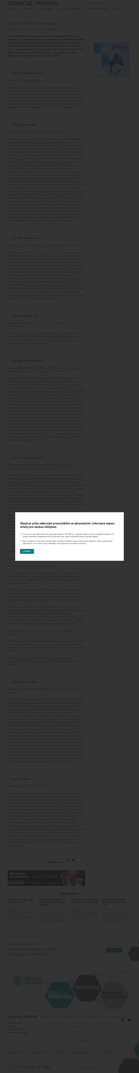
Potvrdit (27, 551)
